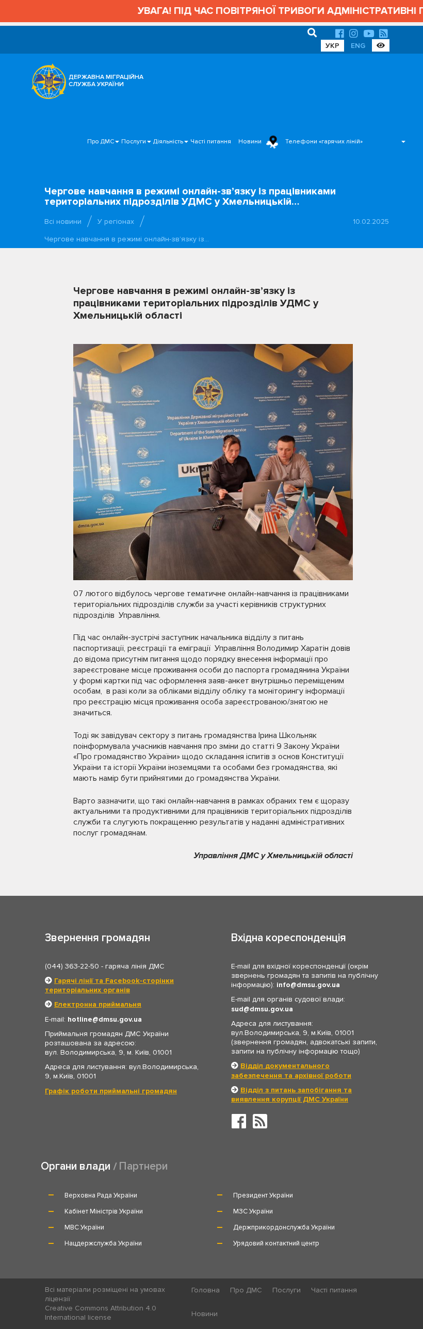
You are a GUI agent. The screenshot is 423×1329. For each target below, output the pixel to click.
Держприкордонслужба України (284, 1227)
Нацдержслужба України (103, 1243)
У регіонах (115, 221)
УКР (332, 45)
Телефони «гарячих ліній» (324, 141)
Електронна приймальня (97, 1004)
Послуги (133, 141)
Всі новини (63, 221)
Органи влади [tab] (75, 1166)
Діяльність (168, 141)
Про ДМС (100, 141)
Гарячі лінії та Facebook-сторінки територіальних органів (109, 985)
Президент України (263, 1195)
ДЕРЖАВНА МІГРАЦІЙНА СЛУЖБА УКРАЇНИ (106, 80)
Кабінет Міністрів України (103, 1211)
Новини (250, 141)
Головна (205, 1290)
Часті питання (210, 141)
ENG (358, 45)
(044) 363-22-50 (72, 966)
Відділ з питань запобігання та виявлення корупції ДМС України (291, 1095)
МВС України (84, 1227)
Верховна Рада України (100, 1195)
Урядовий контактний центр (276, 1243)
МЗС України (253, 1211)
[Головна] (46, 84)
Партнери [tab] (143, 1166)
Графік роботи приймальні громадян (111, 1091)
